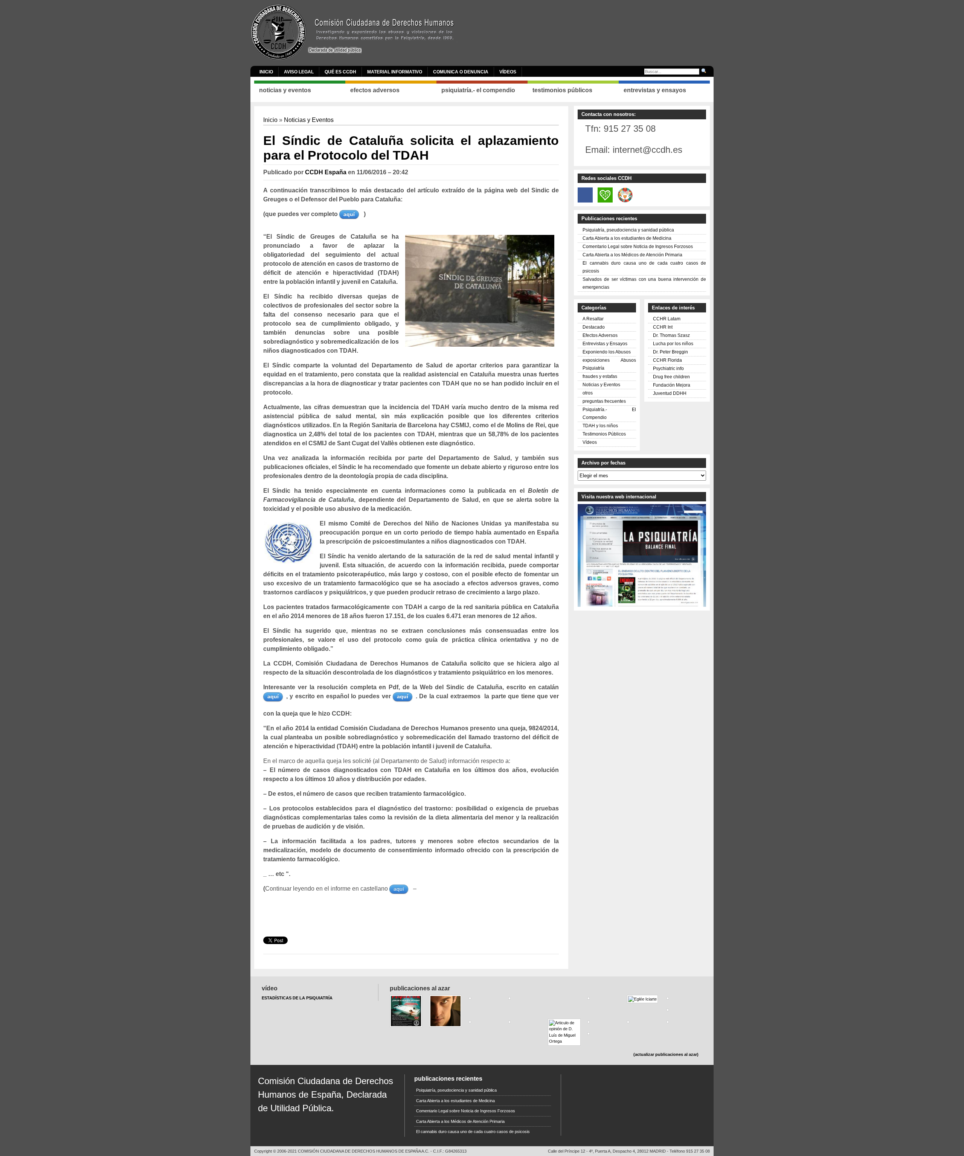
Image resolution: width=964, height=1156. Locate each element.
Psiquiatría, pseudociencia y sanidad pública (628, 230)
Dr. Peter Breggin (670, 352)
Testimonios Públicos (604, 434)
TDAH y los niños (600, 425)
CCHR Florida (667, 360)
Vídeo (270, 988)
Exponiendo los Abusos (607, 352)
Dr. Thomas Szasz (671, 335)
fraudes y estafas (600, 376)
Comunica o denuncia (460, 72)
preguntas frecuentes (604, 401)
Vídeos (507, 72)
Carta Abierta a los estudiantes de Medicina (627, 238)
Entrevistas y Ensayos (605, 343)
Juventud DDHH (669, 393)
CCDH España (325, 172)
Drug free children (671, 376)
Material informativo (394, 72)
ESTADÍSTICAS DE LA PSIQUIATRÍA (297, 998)
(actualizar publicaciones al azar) (666, 1054)
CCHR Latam (666, 318)
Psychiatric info (668, 368)
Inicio (266, 72)
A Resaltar (593, 318)
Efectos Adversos (600, 335)
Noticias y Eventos (309, 120)
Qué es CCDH (340, 72)
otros (588, 393)
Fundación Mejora (671, 385)
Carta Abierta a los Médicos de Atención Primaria (632, 254)
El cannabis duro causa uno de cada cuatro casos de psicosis (473, 1131)
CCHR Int (663, 327)
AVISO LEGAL (299, 72)
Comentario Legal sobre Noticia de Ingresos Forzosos (638, 246)
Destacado (594, 327)
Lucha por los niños (673, 343)
